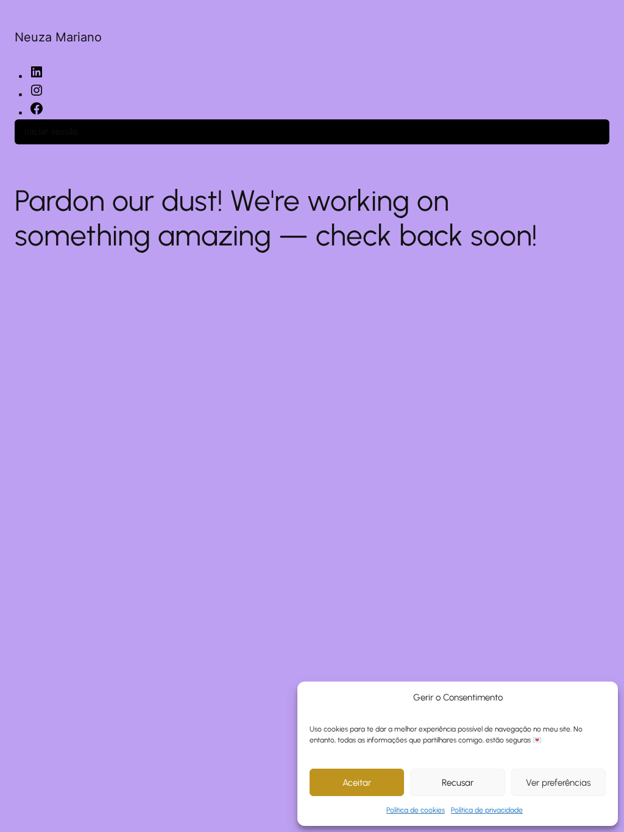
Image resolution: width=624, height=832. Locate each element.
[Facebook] (36, 112)
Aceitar (356, 782)
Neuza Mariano (58, 37)
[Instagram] (36, 94)
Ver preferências (558, 782)
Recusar (457, 782)
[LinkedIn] (36, 75)
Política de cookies (415, 810)
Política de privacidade (487, 810)
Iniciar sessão (51, 131)
